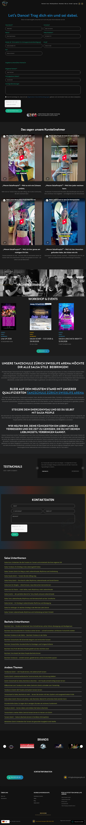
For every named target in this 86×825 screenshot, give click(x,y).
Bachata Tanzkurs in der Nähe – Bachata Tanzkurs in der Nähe (25, 635)
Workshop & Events (54, 3)
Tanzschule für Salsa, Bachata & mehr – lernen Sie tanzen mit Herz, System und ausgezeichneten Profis (39, 694)
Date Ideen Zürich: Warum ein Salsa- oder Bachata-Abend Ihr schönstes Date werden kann (35, 699)
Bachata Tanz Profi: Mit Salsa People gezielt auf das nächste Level (26, 649)
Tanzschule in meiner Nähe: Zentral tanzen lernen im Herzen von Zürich (28, 712)
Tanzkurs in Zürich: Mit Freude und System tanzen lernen (23, 690)
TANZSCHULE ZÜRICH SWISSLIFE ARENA (55, 392)
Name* (7, 32)
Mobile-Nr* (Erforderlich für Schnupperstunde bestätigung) (23, 42)
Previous (37, 468)
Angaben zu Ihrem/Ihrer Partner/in (15, 62)
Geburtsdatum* (48, 32)
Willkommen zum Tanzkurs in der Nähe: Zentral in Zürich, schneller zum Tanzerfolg (31, 685)
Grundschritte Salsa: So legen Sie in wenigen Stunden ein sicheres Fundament (30, 703)
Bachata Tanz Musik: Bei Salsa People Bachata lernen (22, 653)
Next (82, 468)
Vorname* (47, 25)
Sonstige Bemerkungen (12, 84)
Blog (35, 800)
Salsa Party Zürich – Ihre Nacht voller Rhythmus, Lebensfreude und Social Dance (31, 580)
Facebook (79, 3)
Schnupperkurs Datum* (12, 76)
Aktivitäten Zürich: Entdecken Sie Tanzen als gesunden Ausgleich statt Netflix (30, 722)
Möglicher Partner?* (11, 69)
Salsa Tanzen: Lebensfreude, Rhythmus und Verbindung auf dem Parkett (28, 612)
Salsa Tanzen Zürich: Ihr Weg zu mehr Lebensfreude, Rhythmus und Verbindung (31, 571)
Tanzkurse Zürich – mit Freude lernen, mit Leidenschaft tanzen (25, 672)
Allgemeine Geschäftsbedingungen (68, 820)
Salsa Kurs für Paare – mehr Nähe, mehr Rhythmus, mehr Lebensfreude (28, 589)
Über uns (66, 3)
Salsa (35, 798)
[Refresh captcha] (16, 102)
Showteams (61, 3)
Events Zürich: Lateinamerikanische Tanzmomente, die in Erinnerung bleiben (30, 676)
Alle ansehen (42, 351)
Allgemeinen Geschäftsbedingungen (38, 97)
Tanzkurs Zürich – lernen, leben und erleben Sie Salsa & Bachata (26, 708)
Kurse (48, 3)
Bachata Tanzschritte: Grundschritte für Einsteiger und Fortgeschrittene (28, 644)
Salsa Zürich (36, 803)
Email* (45, 42)
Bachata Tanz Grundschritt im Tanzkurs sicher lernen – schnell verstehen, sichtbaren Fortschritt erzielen (39, 631)
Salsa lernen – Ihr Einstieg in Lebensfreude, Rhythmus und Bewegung (27, 603)
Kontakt (70, 3)
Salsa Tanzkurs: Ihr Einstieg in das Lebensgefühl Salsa (22, 567)
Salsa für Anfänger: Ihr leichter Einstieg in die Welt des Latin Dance (26, 608)
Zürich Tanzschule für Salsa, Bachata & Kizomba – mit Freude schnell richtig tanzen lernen (34, 681)
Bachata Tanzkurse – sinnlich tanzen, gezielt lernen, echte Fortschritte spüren (30, 658)
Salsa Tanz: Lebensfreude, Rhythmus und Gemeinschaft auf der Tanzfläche (29, 599)
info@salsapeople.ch (76, 777)
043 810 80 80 (16, 777)
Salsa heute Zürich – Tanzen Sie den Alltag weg (20, 576)
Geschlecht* (9, 25)
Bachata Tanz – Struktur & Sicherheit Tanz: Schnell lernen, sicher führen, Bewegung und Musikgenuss (38, 626)
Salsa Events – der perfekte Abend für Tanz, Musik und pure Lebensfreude (29, 594)
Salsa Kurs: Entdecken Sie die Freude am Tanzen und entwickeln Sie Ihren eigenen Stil (33, 562)
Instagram (82, 3)
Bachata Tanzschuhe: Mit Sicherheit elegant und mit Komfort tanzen (27, 640)
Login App (75, 3)
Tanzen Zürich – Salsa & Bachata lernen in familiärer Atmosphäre (26, 717)
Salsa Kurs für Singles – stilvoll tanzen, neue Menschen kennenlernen (27, 585)
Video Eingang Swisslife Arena (68, 805)
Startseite (43, 3)
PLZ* (6, 50)
